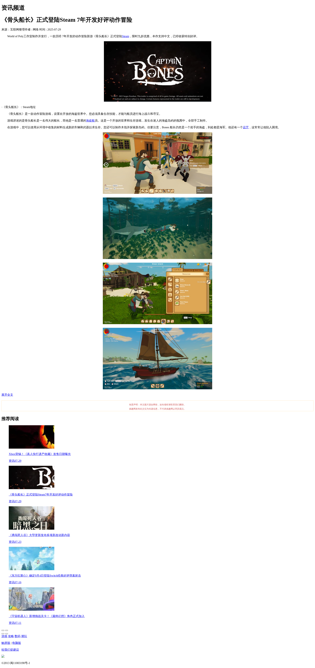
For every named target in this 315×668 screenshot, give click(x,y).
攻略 (11, 636)
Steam (125, 36)
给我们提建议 (10, 649)
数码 (17, 636)
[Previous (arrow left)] (2, 633)
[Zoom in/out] (6, 630)
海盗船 (90, 120)
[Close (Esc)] (2, 630)
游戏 (4, 636)
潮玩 (24, 636)
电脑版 (16, 642)
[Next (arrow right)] (6, 633)
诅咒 (246, 127)
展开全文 (7, 394)
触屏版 (5, 642)
